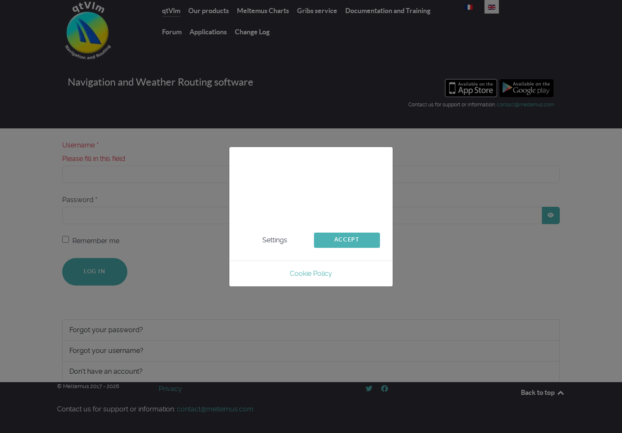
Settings (274, 240)
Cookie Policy (311, 273)
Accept (347, 239)
